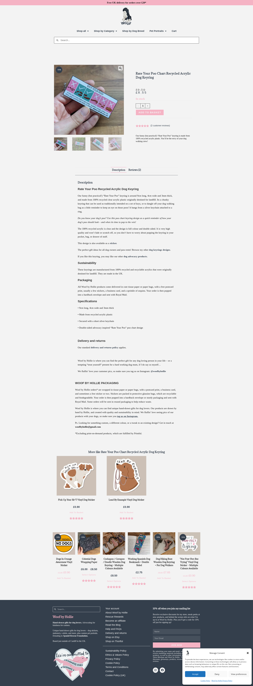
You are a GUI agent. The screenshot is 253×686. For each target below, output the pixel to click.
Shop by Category (104, 31)
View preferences (239, 674)
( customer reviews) (160, 125)
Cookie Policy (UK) (115, 675)
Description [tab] (118, 169)
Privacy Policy (112, 659)
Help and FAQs (113, 629)
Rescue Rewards (114, 616)
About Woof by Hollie (116, 612)
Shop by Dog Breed (133, 31)
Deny (217, 674)
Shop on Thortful (114, 641)
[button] (247, 653)
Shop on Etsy (112, 637)
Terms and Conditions (116, 667)
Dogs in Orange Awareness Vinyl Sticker (64, 562)
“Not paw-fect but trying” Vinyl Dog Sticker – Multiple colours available (189, 563)
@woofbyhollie (158, 371)
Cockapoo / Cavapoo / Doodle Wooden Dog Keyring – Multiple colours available (114, 563)
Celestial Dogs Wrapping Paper (89, 560)
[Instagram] (155, 670)
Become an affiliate (115, 620)
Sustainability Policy (115, 650)
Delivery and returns (116, 633)
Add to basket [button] (76, 512)
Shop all (81, 31)
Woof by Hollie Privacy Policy (221, 681)
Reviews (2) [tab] (134, 169)
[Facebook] (162, 670)
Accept (195, 674)
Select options (89, 575)
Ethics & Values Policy (117, 655)
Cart (174, 31)
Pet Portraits (157, 31)
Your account (112, 608)
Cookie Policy (205, 681)
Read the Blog (112, 625)
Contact (109, 671)
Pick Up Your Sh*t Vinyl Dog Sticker (76, 499)
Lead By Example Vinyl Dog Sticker (126, 499)
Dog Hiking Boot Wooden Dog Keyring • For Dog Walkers (164, 562)
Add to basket (149, 112)
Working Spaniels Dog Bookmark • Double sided (139, 562)
